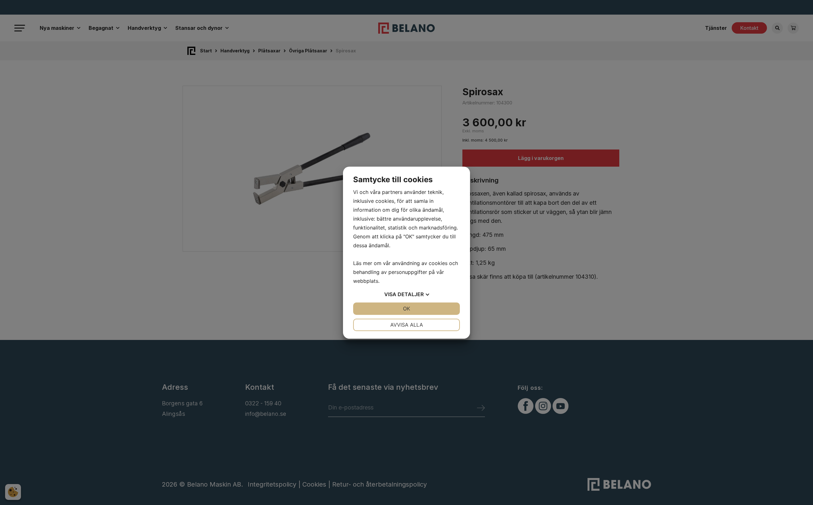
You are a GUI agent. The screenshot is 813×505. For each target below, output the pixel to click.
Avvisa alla (406, 325)
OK (406, 308)
